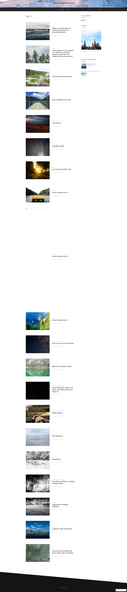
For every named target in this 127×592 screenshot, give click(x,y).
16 (89, 54)
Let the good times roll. (61, 169)
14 (87, 54)
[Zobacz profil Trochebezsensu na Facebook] (81, 20)
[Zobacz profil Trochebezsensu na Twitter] (83, 20)
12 (98, 51)
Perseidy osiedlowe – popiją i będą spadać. (63, 482)
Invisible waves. (58, 146)
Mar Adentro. (57, 436)
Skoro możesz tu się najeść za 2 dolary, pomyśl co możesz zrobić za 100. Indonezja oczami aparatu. (62, 53)
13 (100, 51)
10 (95, 51)
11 (97, 51)
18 (92, 54)
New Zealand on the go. (61, 100)
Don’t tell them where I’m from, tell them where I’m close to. (62, 390)
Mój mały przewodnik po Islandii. (93, 71)
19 (94, 54)
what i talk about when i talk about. (58, 144)
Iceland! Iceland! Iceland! (62, 76)
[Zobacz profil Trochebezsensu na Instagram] (84, 20)
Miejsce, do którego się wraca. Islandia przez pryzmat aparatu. (61, 30)
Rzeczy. (67, 9)
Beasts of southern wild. (62, 366)
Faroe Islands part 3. (60, 192)
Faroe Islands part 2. (60, 256)
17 (91, 54)
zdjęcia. (53, 457)
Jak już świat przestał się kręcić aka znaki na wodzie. (63, 552)
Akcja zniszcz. (57, 413)
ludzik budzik (56, 35)
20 (95, 54)
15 (88, 54)
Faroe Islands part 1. (60, 320)
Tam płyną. (56, 123)
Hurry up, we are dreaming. (63, 343)
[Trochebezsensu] (26, 9)
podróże (53, 26)
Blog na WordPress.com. (63, 587)
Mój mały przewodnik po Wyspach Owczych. (92, 64)
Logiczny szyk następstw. (62, 529)
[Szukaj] (100, 9)
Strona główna (61, 9)
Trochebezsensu (63, 3)
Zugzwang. (56, 459)
